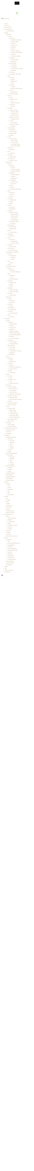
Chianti (13, 86)
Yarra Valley (14, 122)
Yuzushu (8, 534)
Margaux (13, 47)
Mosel (11, 201)
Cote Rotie (14, 65)
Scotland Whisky (10, 473)
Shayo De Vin (8, 27)
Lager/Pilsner (11, 545)
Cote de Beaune (15, 174)
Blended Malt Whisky (11, 453)
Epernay (13, 257)
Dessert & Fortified (11, 266)
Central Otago (13, 131)
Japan (9, 451)
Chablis (13, 176)
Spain (9, 95)
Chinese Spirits (10, 511)
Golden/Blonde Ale (12, 550)
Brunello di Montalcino (17, 88)
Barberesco (14, 81)
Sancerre (13, 183)
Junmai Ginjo (11, 521)
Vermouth (8, 507)
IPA (9, 541)
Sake (7, 516)
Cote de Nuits (14, 59)
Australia (10, 108)
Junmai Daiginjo (12, 518)
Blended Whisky (10, 466)
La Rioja (10, 376)
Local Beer (9, 564)
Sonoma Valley (15, 243)
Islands (11, 446)
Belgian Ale (11, 555)
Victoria (12, 120)
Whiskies (7, 435)
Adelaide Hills (14, 219)
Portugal (10, 155)
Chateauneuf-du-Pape (17, 68)
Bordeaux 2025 (10, 430)
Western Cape (13, 160)
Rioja (11, 97)
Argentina (10, 147)
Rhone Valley (13, 63)
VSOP (9, 487)
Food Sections (8, 29)
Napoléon (10, 489)
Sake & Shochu (9, 514)
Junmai (10, 527)
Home (6, 23)
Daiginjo (10, 519)
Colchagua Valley (15, 144)
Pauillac (13, 43)
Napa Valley (14, 241)
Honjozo (10, 528)
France (10, 36)
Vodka (8, 503)
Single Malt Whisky (11, 437)
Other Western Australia (16, 399)
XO (9, 491)
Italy (9, 76)
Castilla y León (13, 99)
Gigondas (13, 70)
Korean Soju (9, 505)
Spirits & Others (10, 512)
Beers (6, 537)
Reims (12, 259)
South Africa (11, 158)
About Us (7, 25)
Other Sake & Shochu (11, 536)
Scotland (10, 439)
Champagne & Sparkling (12, 252)
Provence (12, 72)
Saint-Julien (14, 45)
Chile (9, 137)
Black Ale (10, 554)
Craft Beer (9, 539)
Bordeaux (12, 38)
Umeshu (8, 532)
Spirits (6, 496)
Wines (6, 32)
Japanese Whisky (10, 476)
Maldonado (12, 129)
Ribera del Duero (14, 383)
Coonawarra (14, 113)
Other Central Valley (15, 417)
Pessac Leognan (15, 50)
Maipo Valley (14, 140)
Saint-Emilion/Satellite (16, 52)
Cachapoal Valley (15, 146)
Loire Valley (13, 180)
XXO (9, 493)
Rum (7, 502)
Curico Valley (14, 142)
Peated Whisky (10, 480)
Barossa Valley (15, 111)
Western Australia (14, 117)
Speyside (12, 440)
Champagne (13, 255)
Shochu (8, 530)
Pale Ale (10, 546)
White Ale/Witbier (12, 548)
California (12, 153)
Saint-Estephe (15, 41)
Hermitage (14, 67)
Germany (10, 198)
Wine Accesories (9, 570)
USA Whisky (9, 478)
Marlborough (13, 226)
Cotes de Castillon (16, 56)
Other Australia (12, 404)
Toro (12, 101)
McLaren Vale (14, 115)
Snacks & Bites (10, 31)
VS (8, 485)
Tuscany (12, 85)
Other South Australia (15, 394)
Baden (11, 203)
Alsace (11, 185)
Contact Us (8, 572)
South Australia (13, 110)
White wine (9, 162)
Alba (12, 83)
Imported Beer (10, 561)
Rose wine (9, 297)
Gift (6, 568)
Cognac (8, 484)
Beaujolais (13, 61)
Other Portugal (11, 426)
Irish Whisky (9, 475)
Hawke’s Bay (13, 133)
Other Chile (11, 421)
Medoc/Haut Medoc (16, 40)
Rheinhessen (13, 200)
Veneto (11, 90)
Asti (12, 277)
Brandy (6, 482)
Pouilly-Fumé (14, 182)
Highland (12, 442)
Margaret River (15, 119)
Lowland (12, 448)
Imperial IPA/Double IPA (14, 543)
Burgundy (12, 58)
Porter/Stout (11, 557)
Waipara (12, 135)
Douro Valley (13, 156)
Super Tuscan (13, 368)
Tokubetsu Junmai (12, 525)
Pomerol (13, 54)
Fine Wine (7, 318)
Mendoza (12, 149)
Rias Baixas (12, 208)
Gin (7, 498)
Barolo (13, 79)
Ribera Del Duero (15, 102)
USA (9, 151)
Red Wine (8, 34)
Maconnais (14, 178)
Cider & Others (10, 563)
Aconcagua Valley (12, 419)
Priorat (13, 106)
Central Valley (13, 138)
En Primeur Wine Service (11, 428)
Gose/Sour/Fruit (12, 559)
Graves (13, 49)
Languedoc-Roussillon (15, 74)
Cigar (6, 566)
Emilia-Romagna (14, 93)
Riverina (13, 126)
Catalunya (12, 104)
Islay (11, 444)
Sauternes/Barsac (15, 171)
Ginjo (9, 523)
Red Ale (10, 552)
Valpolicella (14, 92)
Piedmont (12, 77)
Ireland (10, 449)
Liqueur (8, 509)
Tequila (8, 500)
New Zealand (11, 128)
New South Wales (14, 124)
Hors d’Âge (10, 494)
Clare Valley (14, 217)
